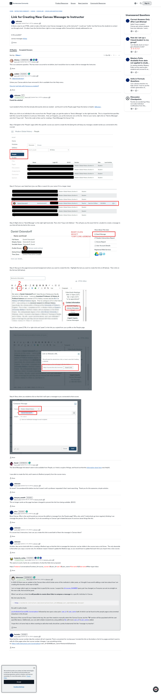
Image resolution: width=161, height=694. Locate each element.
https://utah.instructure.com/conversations (26, 643)
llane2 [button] (16, 463)
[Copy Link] (40, 23)
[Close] (34, 668)
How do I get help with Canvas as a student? (24, 86)
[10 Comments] (34, 60)
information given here (94, 467)
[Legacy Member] (31, 60)
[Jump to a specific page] (118, 55)
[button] (13, 22)
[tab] (13, 50)
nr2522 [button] (16, 74)
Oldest (17, 55)
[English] (19, 3)
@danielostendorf (18, 78)
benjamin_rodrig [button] (19, 558)
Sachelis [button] (17, 634)
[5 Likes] (41, 558)
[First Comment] (27, 512)
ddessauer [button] (19, 577)
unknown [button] (19, 21)
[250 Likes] (36, 60)
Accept (19, 682)
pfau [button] (15, 511)
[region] (18, 679)
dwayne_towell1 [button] (19, 497)
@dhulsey (98, 107)
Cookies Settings (19, 687)
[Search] (140, 3)
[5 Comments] (29, 463)
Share (14, 43)
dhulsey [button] (17, 60)
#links (25, 39)
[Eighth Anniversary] (35, 558)
